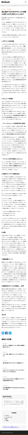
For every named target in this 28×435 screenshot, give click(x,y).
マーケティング (8, 417)
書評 (6, 419)
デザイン (7, 415)
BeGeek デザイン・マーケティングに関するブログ (10, 5)
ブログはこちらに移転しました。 (11, 427)
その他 (6, 420)
